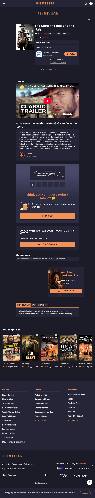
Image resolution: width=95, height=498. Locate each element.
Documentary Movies (44, 412)
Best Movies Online (10, 408)
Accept (85, 493)
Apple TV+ (72, 412)
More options (55, 59)
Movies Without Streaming (13, 442)
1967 (59, 34)
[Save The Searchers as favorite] (56, 335)
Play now (47, 216)
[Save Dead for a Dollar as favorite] (75, 335)
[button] (20, 475)
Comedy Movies (41, 403)
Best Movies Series (10, 425)
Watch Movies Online (11, 412)
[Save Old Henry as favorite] (37, 335)
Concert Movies (41, 408)
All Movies (6, 420)
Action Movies (41, 395)
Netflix (70, 399)
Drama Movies (41, 416)
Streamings (72, 389)
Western (66, 34)
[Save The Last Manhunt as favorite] (18, 335)
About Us (6, 464)
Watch (72, 54)
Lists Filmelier (8, 395)
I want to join (49, 244)
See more (39, 420)
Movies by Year (8, 433)
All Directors (7, 438)
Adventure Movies (42, 399)
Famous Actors (8, 429)
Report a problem (9, 468)
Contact (21, 468)
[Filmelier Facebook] (46, 475)
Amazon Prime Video (76, 395)
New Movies (7, 399)
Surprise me (68, 291)
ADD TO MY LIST (49, 69)
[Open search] (89, 482)
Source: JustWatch (58, 62)
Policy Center (14, 494)
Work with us (17, 464)
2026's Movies (8, 403)
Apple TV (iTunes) (75, 416)
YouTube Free (74, 403)
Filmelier (29, 154)
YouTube (71, 407)
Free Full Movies (9, 416)
